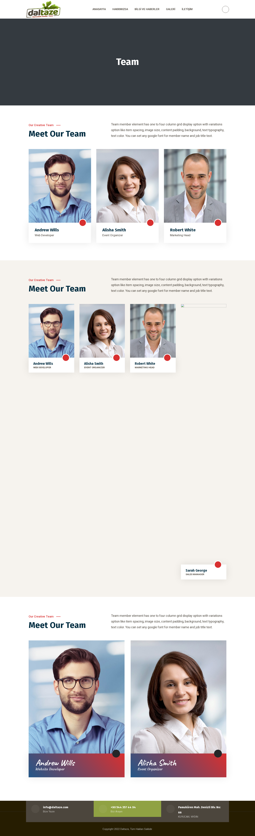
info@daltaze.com (55, 807)
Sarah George (196, 571)
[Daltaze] (43, 9)
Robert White (183, 230)
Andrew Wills (47, 230)
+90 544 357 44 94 (123, 807)
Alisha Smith (114, 230)
